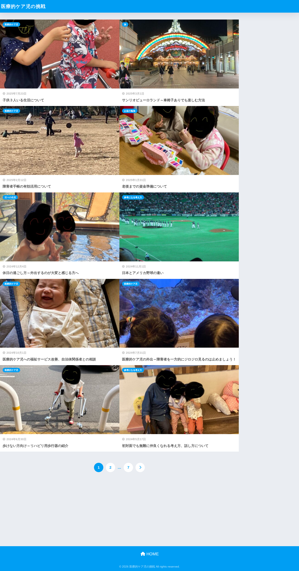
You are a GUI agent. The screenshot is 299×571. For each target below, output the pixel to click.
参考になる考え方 (133, 197)
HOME (152, 554)
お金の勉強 (129, 111)
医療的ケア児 (11, 24)
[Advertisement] (119, 508)
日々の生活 (10, 197)
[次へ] (140, 467)
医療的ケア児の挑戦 (23, 6)
